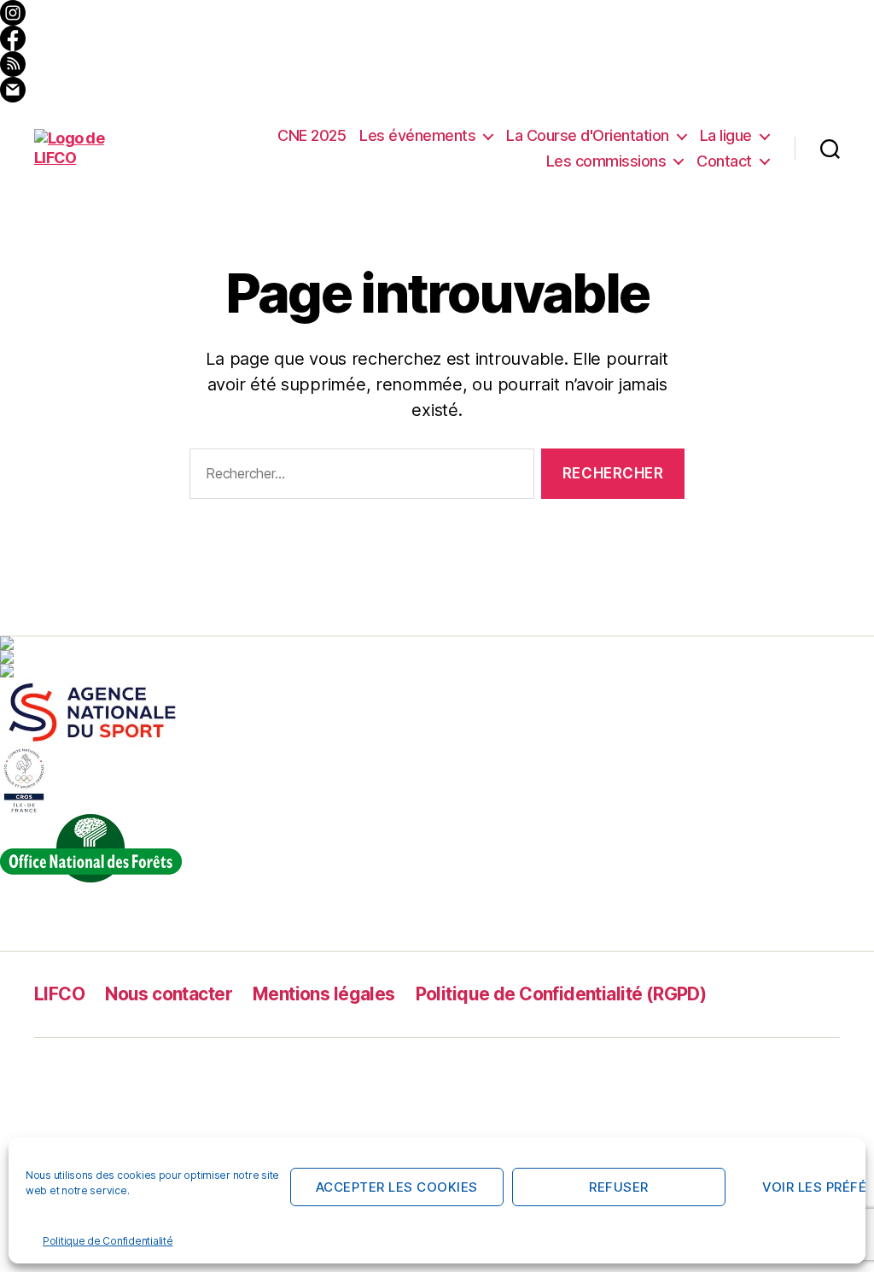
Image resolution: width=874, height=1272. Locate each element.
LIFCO (59, 994)
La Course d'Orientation (587, 135)
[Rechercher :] (358, 477)
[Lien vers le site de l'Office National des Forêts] (437, 848)
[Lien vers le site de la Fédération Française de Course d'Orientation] (437, 657)
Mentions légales (324, 994)
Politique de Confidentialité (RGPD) (561, 994)
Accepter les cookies (397, 1187)
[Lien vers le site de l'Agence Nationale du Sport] (437, 711)
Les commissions (606, 161)
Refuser (619, 1187)
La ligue (726, 135)
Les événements (417, 135)
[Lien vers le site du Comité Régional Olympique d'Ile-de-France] (437, 780)
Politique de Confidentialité (107, 1240)
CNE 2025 (311, 135)
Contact (724, 161)
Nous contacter (168, 994)
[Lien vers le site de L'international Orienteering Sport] (437, 643)
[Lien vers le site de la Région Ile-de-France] (437, 670)
